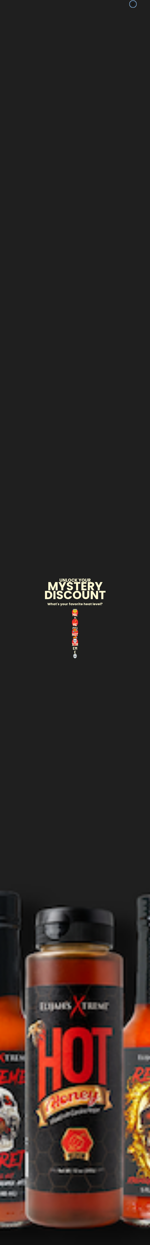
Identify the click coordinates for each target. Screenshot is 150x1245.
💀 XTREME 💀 (75, 642)
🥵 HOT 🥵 (75, 632)
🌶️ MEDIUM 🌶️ (75, 622)
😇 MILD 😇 (75, 612)
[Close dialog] (133, 4)
